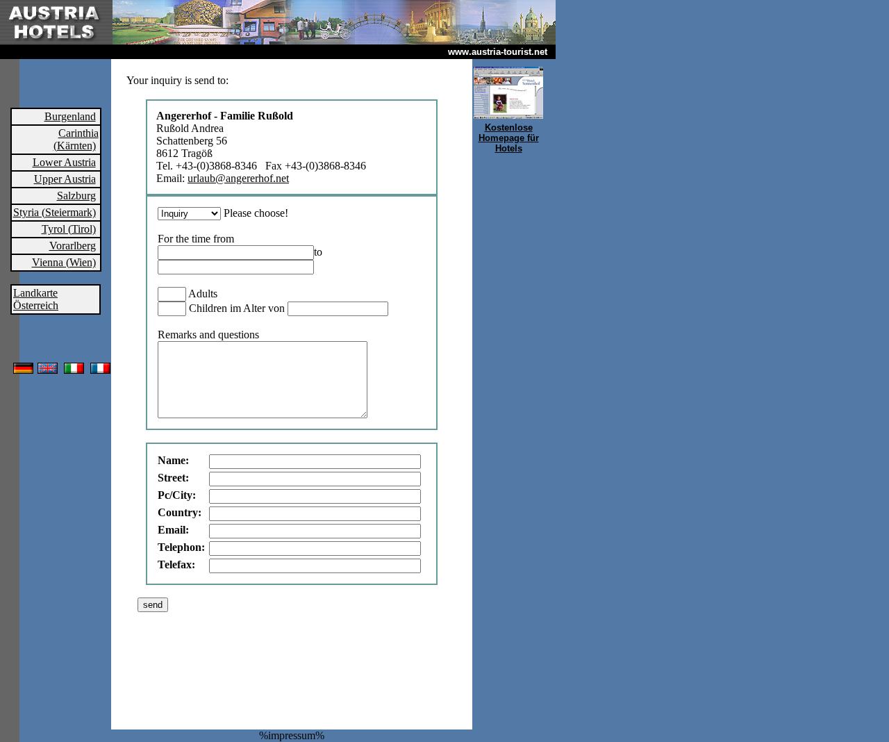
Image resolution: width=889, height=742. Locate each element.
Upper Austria (65, 179)
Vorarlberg (72, 246)
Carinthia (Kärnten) (76, 139)
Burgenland (70, 116)
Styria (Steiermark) (54, 212)
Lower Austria (64, 162)
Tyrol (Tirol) (69, 229)
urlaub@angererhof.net (238, 178)
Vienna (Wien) (64, 262)
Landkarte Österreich (35, 299)
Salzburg (76, 195)
